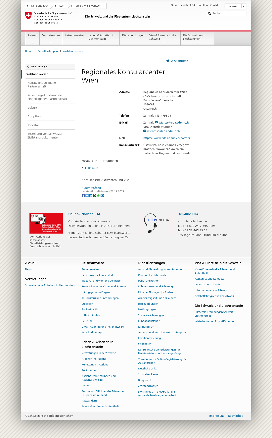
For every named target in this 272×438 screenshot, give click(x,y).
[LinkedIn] (91, 195)
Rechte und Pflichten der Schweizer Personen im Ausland (103, 393)
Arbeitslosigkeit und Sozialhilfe (157, 298)
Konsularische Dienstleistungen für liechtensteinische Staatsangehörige (159, 351)
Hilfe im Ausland (92, 315)
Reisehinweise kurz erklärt (97, 275)
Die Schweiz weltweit (88, 5)
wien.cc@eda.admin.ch (174, 122)
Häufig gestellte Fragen (96, 292)
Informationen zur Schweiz (211, 290)
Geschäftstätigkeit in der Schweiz (215, 296)
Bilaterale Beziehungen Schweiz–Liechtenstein (215, 313)
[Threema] (95, 195)
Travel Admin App (92, 332)
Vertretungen (51, 35)
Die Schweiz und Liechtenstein (193, 37)
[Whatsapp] (99, 195)
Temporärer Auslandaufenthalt (100, 406)
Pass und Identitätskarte (152, 275)
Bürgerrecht (145, 380)
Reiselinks (87, 320)
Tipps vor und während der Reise (101, 280)
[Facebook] (83, 195)
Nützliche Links (147, 368)
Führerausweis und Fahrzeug (155, 286)
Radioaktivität (90, 309)
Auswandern (89, 400)
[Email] (102, 195)
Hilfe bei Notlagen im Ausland (156, 292)
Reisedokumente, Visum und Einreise (104, 286)
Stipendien (144, 344)
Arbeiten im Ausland (94, 358)
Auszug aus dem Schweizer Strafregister (162, 332)
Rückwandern (90, 370)
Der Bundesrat (39, 5)
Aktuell (32, 35)
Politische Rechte (148, 280)
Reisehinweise (74, 35)
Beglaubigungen (148, 303)
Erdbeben (87, 303)
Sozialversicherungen (151, 315)
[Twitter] (87, 195)
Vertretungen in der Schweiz (99, 353)
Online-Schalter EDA (84, 214)
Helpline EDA (188, 214)
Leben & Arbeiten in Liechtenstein (101, 37)
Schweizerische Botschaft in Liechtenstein (50, 285)
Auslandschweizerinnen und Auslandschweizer (99, 378)
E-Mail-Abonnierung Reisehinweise (103, 326)
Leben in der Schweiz (207, 284)
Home (28, 51)
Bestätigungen (147, 309)
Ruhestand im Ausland (95, 364)
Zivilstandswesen (148, 385)
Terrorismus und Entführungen (100, 298)
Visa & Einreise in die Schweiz (162, 37)
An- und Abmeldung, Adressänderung (160, 269)
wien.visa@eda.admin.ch (163, 131)
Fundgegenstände (149, 320)
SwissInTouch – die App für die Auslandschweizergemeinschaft (157, 393)
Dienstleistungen (133, 35)
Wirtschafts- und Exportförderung (215, 321)
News (28, 269)
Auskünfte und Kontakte (209, 278)
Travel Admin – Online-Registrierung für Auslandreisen (162, 361)
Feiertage (91, 168)
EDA (61, 5)
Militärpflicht (146, 326)
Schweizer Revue (148, 374)
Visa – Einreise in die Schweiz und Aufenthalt (215, 271)
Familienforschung (149, 338)
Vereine (86, 385)
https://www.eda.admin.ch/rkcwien (167, 138)
